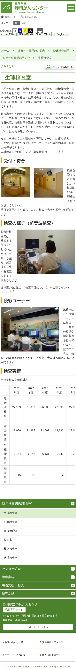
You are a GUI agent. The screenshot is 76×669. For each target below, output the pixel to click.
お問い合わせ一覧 (14, 642)
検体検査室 (11, 548)
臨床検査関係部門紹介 (16, 57)
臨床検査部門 (61, 50)
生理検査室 (11, 512)
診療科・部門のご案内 (31, 50)
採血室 (8, 539)
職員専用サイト (14, 609)
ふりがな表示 (31, 17)
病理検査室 (11, 557)
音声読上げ (11, 17)
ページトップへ (40, 627)
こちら (60, 151)
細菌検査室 (11, 521)
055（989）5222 (17, 619)
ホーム (5, 50)
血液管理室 (11, 530)
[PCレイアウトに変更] (40, 30)
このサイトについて (15, 655)
